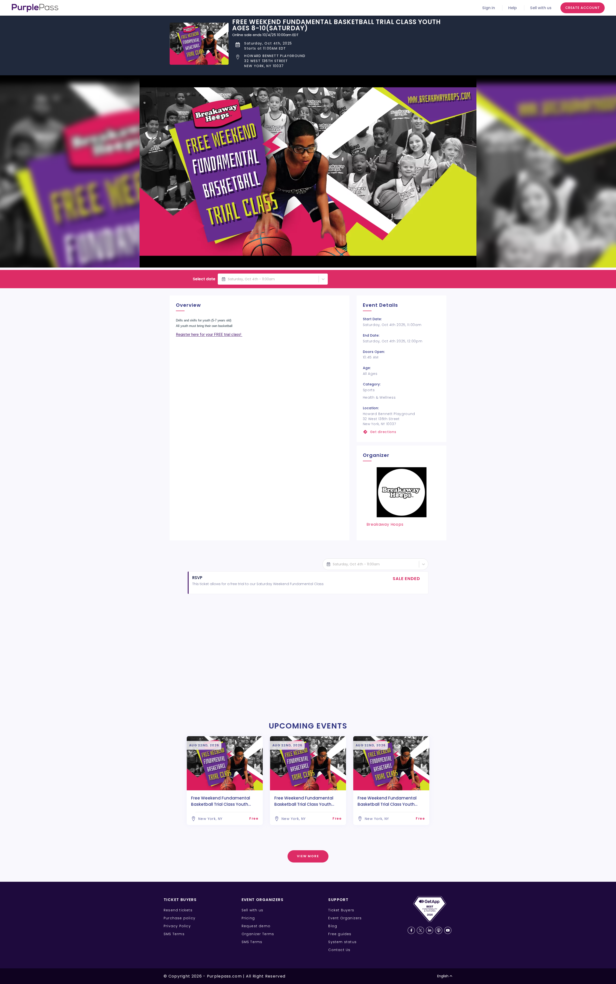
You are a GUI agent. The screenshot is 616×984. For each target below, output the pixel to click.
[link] (401, 432)
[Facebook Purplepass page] (411, 930)
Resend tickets (178, 910)
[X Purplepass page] (420, 930)
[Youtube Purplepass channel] (447, 930)
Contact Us (339, 949)
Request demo (256, 926)
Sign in (488, 8)
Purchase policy (179, 918)
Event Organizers (345, 918)
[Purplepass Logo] (35, 8)
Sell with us (541, 8)
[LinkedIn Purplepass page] (429, 930)
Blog (332, 926)
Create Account (582, 7)
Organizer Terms (258, 934)
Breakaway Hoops (385, 524)
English (443, 976)
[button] (339, 61)
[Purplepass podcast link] (438, 930)
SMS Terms (174, 934)
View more (308, 856)
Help (512, 8)
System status (342, 941)
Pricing (248, 918)
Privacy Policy (177, 926)
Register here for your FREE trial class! (209, 334)
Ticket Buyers (341, 910)
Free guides (339, 934)
